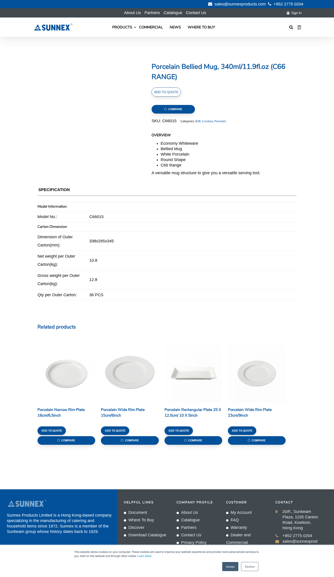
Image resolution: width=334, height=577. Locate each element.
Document (137, 512)
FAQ (235, 520)
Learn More (144, 556)
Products (122, 27)
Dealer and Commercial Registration (238, 542)
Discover (136, 527)
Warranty (239, 527)
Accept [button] (230, 566)
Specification (54, 189)
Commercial (151, 27)
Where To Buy (201, 27)
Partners (152, 12)
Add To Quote (166, 92)
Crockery (207, 121)
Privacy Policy (194, 542)
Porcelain (220, 121)
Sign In (296, 13)
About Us (132, 12)
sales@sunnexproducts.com (240, 4)
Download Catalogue (147, 535)
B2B (198, 121)
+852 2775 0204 (288, 4)
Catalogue (173, 12)
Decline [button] (249, 566)
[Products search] (291, 27)
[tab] (54, 190)
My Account (241, 512)
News (175, 27)
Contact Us (196, 12)
